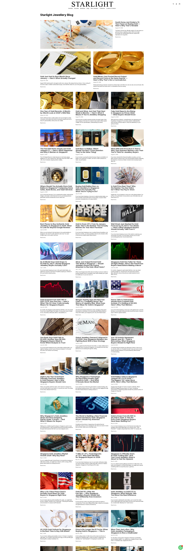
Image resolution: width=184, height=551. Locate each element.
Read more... (118, 37)
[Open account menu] (176, 3)
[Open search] (173, 3)
